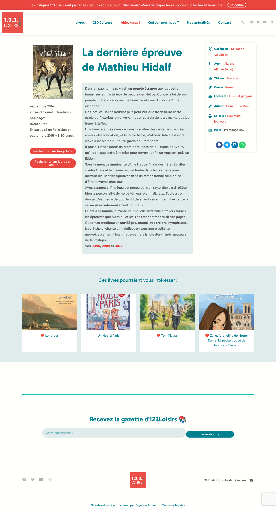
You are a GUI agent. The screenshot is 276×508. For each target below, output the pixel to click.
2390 (96, 246)
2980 (106, 246)
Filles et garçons (240, 96)
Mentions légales (173, 505)
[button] (242, 22)
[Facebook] (252, 22)
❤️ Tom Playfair (167, 335)
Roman (230, 87)
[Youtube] (265, 22)
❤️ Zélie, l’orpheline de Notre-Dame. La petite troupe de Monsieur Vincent (226, 340)
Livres (80, 22)
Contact (224, 22)
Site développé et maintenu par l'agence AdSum (124, 505)
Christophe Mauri (238, 106)
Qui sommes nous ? (163, 22)
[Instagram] (271, 22)
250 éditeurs (103, 22)
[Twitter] (258, 22)
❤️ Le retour (49, 335)
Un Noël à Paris (108, 335)
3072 (119, 246)
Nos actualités (198, 22)
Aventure (232, 78)
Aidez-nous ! (130, 22)
